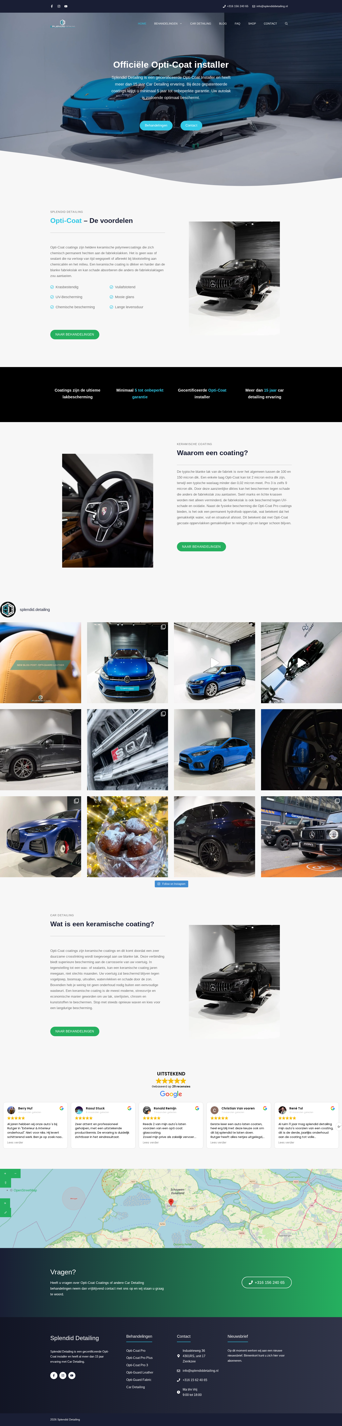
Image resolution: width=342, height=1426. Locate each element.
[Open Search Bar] (286, 23)
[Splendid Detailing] (62, 23)
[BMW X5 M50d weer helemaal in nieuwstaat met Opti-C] (214, 836)
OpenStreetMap (25, 1190)
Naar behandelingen (74, 334)
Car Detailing (200, 23)
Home (142, 23)
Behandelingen (166, 23)
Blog (223, 23)
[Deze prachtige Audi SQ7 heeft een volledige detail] (40, 749)
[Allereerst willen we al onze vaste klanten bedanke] (127, 836)
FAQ (237, 23)
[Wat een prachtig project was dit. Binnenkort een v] (214, 662)
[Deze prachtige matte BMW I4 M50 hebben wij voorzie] (40, 836)
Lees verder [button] (83, 1142)
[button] (339, 1127)
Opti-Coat (217, 390)
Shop (252, 23)
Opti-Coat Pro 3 (137, 1365)
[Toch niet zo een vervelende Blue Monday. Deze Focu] (214, 749)
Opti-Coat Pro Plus (139, 1357)
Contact (270, 23)
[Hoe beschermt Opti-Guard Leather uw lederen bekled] (40, 662)
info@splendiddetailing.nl (200, 1370)
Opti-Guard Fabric (138, 1379)
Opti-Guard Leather (139, 1372)
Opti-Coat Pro (135, 1350)
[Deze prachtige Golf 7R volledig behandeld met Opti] (127, 662)
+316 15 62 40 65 (195, 1380)
